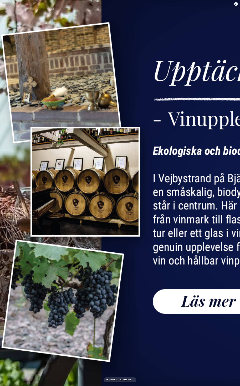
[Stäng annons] (236, 4)
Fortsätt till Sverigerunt (118, 380)
